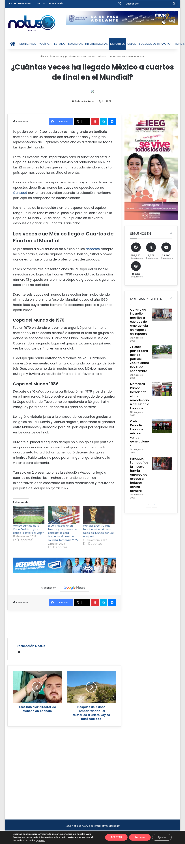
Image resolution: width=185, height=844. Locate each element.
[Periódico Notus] (31, 23)
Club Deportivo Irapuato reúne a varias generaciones (139, 433)
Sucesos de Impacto (155, 44)
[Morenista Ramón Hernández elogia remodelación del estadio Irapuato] (162, 389)
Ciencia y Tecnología (49, 3)
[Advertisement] (73, 623)
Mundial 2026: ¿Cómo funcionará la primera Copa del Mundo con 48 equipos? (98, 531)
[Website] (19, 652)
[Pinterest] (95, 121)
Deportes (117, 44)
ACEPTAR (116, 837)
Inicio (46, 56)
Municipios (27, 44)
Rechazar (139, 837)
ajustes (40, 840)
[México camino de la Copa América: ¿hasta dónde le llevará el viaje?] (28, 515)
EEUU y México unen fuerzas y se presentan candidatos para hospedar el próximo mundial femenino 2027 (63, 533)
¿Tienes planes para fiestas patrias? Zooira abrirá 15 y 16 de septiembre (139, 359)
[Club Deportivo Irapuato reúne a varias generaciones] (162, 426)
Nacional (75, 44)
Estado (60, 44)
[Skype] (103, 121)
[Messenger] (112, 121)
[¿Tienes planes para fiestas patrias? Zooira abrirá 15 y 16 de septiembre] (162, 351)
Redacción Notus (84, 101)
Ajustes (162, 837)
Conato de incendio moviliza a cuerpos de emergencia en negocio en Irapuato (139, 322)
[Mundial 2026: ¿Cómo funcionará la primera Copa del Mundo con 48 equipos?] (99, 515)
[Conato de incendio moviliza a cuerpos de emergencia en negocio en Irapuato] (162, 314)
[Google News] (74, 588)
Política (44, 44)
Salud (131, 44)
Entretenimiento (20, 3)
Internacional (96, 44)
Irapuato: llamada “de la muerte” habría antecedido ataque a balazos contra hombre (139, 474)
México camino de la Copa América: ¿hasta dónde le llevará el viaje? (28, 529)
